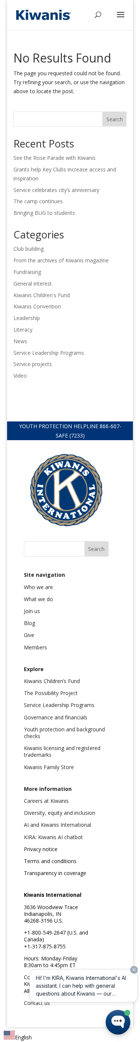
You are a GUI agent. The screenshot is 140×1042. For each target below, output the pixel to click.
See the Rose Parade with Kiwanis (55, 157)
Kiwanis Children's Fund (41, 295)
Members (35, 647)
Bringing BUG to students (44, 212)
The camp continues (38, 201)
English (23, 1037)
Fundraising (27, 271)
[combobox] (17, 1036)
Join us (32, 611)
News (20, 341)
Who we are (38, 587)
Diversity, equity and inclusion (59, 812)
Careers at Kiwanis (46, 800)
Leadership (26, 318)
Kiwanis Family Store (49, 767)
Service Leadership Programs (48, 352)
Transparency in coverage (55, 873)
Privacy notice (40, 849)
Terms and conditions (50, 861)
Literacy (22, 329)
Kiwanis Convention (37, 306)
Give (29, 635)
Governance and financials (55, 717)
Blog (29, 623)
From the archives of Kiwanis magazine (61, 260)
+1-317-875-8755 (45, 946)
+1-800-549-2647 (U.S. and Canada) (56, 936)
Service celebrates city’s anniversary (56, 190)
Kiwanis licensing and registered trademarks (62, 751)
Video (20, 375)
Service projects (32, 364)
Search (114, 119)
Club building (28, 248)
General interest (32, 283)
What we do (38, 599)
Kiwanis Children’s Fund (52, 681)
